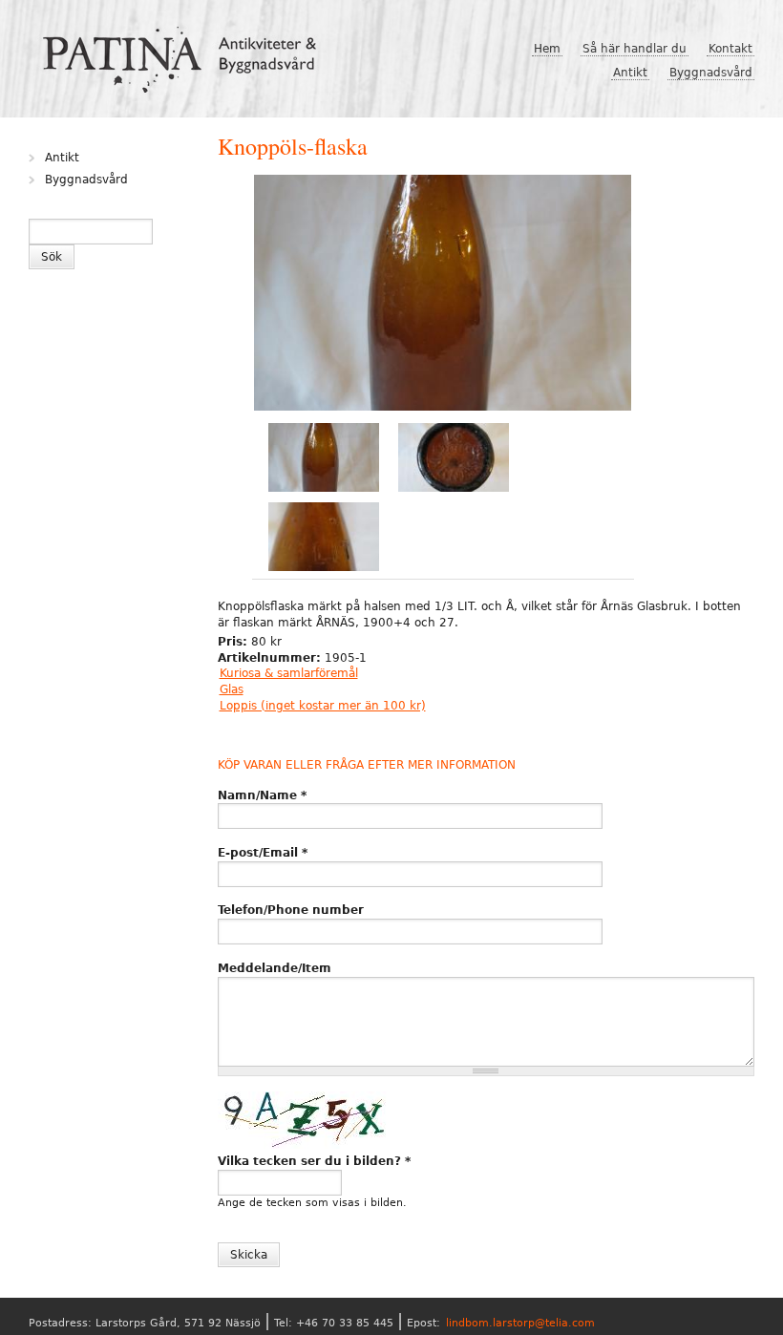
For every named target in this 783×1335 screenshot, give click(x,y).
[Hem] (187, 52)
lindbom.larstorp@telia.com (520, 1323)
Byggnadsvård (710, 72)
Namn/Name (262, 795)
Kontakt (730, 48)
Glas (231, 689)
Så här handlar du (634, 48)
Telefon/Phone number (291, 910)
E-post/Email (262, 852)
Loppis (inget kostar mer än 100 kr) (323, 705)
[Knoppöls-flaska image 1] (443, 295)
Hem (547, 48)
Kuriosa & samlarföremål (289, 673)
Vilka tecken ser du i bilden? (314, 1161)
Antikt (630, 72)
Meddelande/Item (274, 968)
